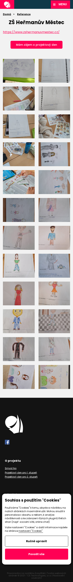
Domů (7, 14)
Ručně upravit (36, 541)
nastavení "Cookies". (30, 531)
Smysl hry (11, 468)
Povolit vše (36, 554)
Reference (24, 14)
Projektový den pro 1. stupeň (21, 472)
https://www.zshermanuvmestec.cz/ (31, 32)
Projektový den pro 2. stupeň (21, 476)
